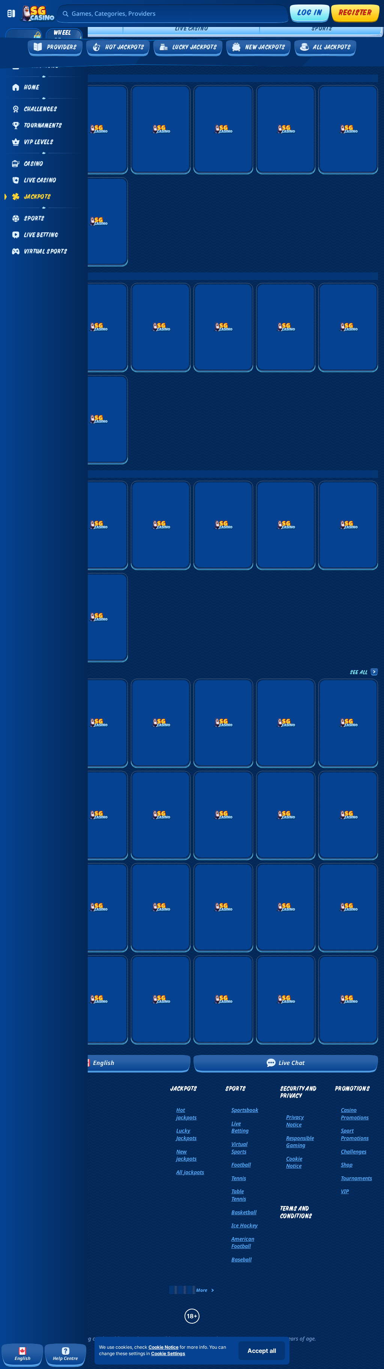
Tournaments (356, 1178)
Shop (346, 1164)
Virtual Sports (239, 1147)
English (103, 1063)
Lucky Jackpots (186, 1134)
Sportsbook (244, 1109)
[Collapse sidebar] (11, 13)
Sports (322, 28)
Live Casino (191, 28)
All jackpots (190, 1172)
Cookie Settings (168, 1353)
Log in (309, 12)
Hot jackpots (186, 1113)
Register (355, 12)
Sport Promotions (355, 1134)
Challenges (353, 1151)
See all (359, 672)
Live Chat (292, 1063)
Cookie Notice (294, 1162)
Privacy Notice (295, 1120)
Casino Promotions (355, 1113)
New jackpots (186, 1155)
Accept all (262, 1350)
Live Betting (240, 1127)
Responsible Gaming (300, 1141)
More (201, 1290)
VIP (345, 1191)
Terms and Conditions (296, 1212)
